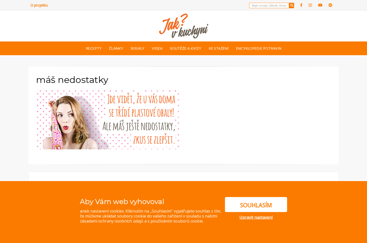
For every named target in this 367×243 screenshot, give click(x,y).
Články (116, 48)
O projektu (39, 5)
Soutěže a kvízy (185, 48)
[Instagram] (310, 5)
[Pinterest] (330, 5)
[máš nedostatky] (108, 119)
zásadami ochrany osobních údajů (111, 221)
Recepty (94, 48)
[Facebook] (301, 5)
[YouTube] (320, 5)
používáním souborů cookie (177, 221)
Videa (157, 48)
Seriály (137, 48)
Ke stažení (219, 48)
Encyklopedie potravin (258, 48)
